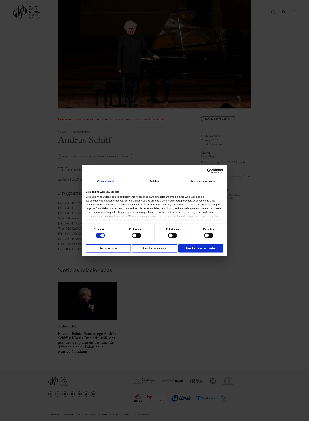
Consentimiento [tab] (106, 181)
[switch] (136, 235)
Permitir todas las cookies (200, 248)
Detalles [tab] (154, 181)
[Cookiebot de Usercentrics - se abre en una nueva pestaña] (209, 170)
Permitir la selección (154, 248)
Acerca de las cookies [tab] (202, 181)
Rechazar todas (108, 248)
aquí (197, 220)
